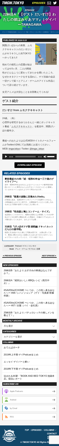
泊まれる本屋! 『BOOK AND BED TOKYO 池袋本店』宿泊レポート (29, 377)
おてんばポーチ (12, 347)
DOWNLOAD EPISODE (29, 165)
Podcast (18, 246)
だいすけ (32, 246)
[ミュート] (45, 156)
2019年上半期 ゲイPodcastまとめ (21, 354)
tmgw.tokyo (14, 149)
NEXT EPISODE (48, 255)
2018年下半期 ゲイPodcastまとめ (21, 369)
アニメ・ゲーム (21, 249)
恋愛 (38, 249)
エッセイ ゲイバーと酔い (17, 362)
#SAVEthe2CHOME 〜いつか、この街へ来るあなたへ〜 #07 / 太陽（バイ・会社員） (29, 304)
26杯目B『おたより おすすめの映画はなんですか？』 (28, 271)
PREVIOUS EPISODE (12, 255)
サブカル (31, 249)
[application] (29, 156)
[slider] (51, 156)
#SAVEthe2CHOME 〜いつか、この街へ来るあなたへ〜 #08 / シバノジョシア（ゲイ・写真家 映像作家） (29, 293)
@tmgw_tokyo (37, 149)
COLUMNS (49, 430)
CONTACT (52, 433)
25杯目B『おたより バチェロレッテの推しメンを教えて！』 (29, 314)
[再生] (6, 156)
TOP (27, 430)
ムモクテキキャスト (21, 126)
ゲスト (25, 246)
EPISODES (38, 3)
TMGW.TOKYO (29, 442)
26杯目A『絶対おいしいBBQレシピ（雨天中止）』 (26, 281)
